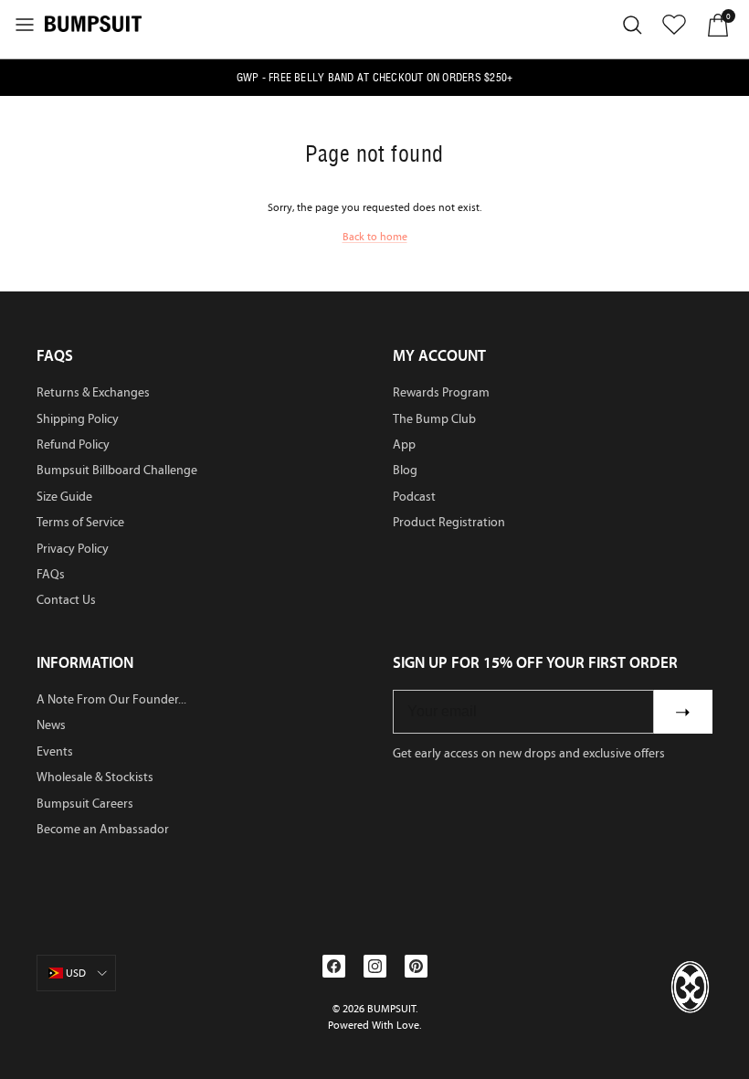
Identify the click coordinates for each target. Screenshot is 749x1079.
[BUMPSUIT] (93, 23)
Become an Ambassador (103, 829)
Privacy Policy (73, 548)
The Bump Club (434, 419)
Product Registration (449, 522)
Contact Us (66, 600)
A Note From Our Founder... (111, 699)
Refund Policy (73, 444)
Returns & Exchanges (93, 392)
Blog (405, 470)
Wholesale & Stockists (95, 777)
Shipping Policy (78, 419)
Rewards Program (441, 392)
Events (55, 751)
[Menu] (25, 25)
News (51, 725)
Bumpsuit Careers (85, 803)
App (404, 444)
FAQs (51, 574)
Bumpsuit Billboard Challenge (117, 470)
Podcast (414, 496)
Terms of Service (80, 522)
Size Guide (64, 496)
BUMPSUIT (391, 1008)
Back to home (375, 236)
